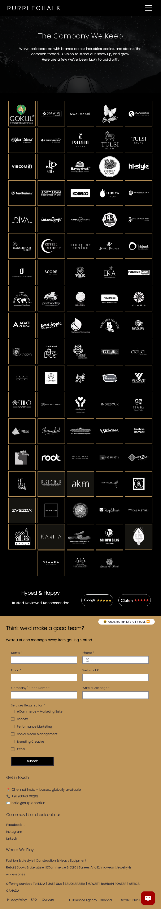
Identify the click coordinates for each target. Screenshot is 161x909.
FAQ (34, 900)
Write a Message (96, 688)
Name (16, 653)
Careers (48, 900)
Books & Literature (30, 867)
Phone (88, 653)
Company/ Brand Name (30, 688)
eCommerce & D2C (61, 867)
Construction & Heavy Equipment (61, 860)
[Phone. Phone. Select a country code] (89, 660)
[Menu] (148, 7)
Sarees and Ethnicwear (96, 867)
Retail (10, 867)
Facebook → (16, 824)
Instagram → (16, 831)
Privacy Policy (17, 900)
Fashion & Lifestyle (20, 860)
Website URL (91, 670)
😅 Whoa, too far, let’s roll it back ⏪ (126, 622)
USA (59, 883)
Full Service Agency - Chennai (90, 900)
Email (16, 670)
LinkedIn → (14, 838)
